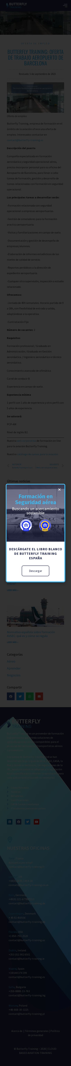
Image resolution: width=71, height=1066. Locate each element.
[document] (35, 533)
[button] (59, 489)
